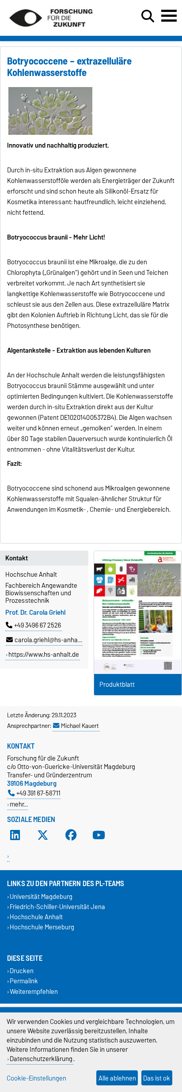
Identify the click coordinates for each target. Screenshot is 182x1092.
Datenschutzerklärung (41, 1058)
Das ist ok (156, 1078)
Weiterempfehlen (34, 991)
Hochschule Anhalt (36, 917)
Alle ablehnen (117, 1078)
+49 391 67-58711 (38, 793)
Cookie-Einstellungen (36, 1078)
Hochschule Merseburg (42, 927)
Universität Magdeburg (41, 896)
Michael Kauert (80, 725)
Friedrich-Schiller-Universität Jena (57, 907)
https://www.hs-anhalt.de (43, 654)
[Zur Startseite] (51, 30)
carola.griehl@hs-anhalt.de (52, 640)
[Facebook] (71, 835)
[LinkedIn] (15, 835)
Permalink (24, 981)
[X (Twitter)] (43, 835)
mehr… (19, 804)
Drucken (22, 971)
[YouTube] (99, 835)
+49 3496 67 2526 (37, 625)
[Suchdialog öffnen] (147, 16)
